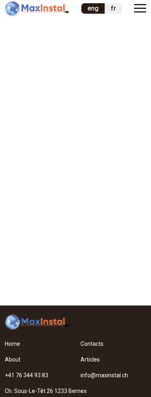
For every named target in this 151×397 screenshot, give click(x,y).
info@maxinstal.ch (104, 375)
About (13, 359)
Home (12, 344)
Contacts (92, 344)
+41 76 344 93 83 (26, 375)
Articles (90, 359)
